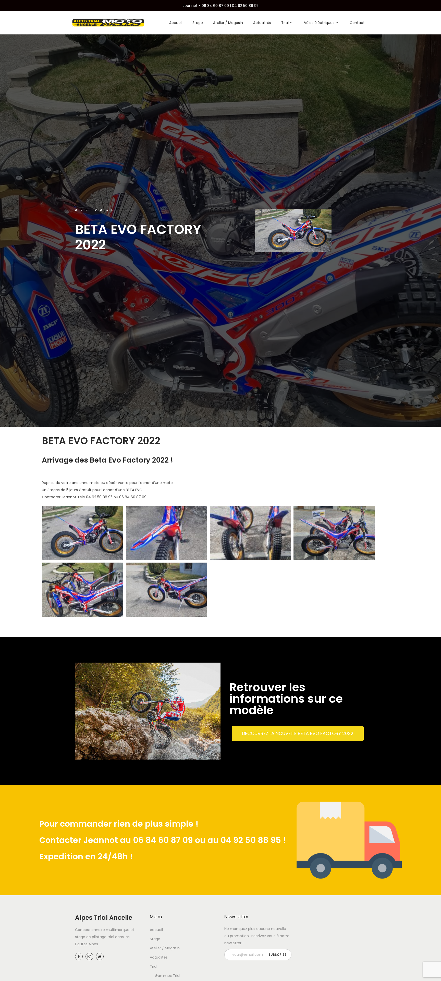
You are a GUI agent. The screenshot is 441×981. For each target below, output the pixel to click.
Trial (153, 966)
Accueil (156, 929)
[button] (298, 733)
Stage (155, 938)
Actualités (159, 957)
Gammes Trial (167, 975)
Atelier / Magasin (165, 948)
